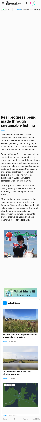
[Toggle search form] (27, 3)
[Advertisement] (20, 273)
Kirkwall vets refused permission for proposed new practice (20, 335)
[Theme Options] (38, 3)
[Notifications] (33, 3)
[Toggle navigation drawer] (3, 3)
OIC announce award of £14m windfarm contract (17, 372)
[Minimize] (37, 409)
